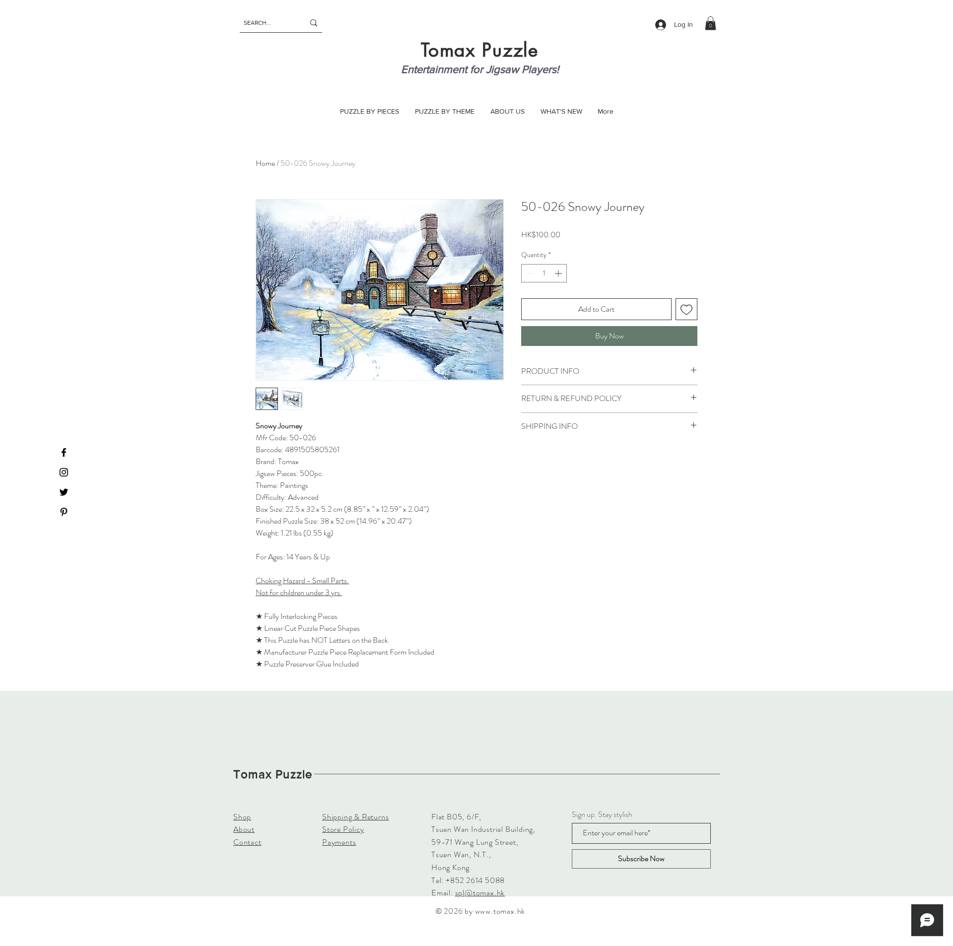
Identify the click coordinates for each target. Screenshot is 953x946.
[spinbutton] (544, 273)
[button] (710, 23)
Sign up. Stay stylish (602, 814)
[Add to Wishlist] (686, 309)
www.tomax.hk (500, 911)
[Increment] (559, 273)
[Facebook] (63, 452)
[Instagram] (63, 472)
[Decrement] (529, 273)
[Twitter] (63, 492)
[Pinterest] (63, 512)
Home (265, 163)
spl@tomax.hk (480, 892)
